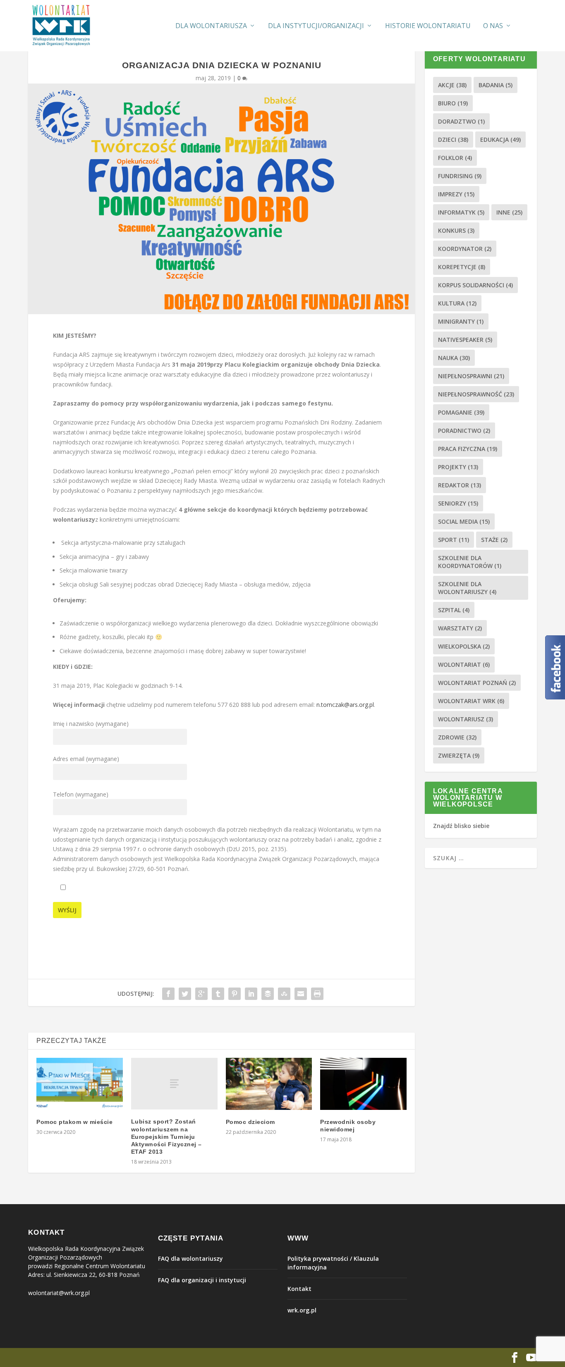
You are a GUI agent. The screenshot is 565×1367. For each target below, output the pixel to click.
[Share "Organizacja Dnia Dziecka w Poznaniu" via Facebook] (168, 993)
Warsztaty (460, 628)
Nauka (454, 358)
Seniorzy (458, 503)
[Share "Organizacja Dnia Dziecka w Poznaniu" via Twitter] (185, 993)
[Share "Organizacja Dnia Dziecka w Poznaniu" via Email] (300, 993)
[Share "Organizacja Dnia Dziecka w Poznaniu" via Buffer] (267, 993)
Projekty (458, 467)
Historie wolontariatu (428, 26)
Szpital (453, 610)
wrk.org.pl (301, 1310)
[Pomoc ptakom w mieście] (79, 1083)
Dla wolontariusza (211, 26)
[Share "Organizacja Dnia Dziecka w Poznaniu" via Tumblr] (218, 993)
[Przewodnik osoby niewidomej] (363, 1083)
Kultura (457, 303)
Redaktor (459, 485)
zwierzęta (458, 755)
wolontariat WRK (471, 701)
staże (494, 540)
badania (495, 85)
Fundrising (459, 176)
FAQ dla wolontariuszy (190, 1258)
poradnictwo (464, 430)
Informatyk (461, 212)
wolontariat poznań (477, 683)
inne (509, 212)
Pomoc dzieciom (250, 1122)
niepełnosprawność (476, 394)
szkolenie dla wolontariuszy (467, 588)
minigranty (461, 321)
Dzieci (453, 139)
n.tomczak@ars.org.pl (345, 705)
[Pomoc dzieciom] (269, 1083)
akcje (452, 85)
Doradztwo (461, 121)
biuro (453, 103)
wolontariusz (465, 719)
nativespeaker (465, 340)
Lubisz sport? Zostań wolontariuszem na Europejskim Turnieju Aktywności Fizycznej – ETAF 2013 (166, 1136)
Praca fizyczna (467, 449)
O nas (493, 26)
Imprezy (456, 194)
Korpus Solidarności (475, 285)
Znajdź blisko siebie (461, 826)
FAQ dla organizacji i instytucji (202, 1280)
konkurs (456, 230)
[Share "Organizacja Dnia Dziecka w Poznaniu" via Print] (317, 993)
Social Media (464, 521)
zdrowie (457, 737)
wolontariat (464, 664)
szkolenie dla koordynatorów (469, 562)
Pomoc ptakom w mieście (74, 1122)
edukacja (500, 139)
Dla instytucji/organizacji (316, 26)
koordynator (464, 249)
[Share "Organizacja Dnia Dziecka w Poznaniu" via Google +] (201, 993)
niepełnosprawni (471, 376)
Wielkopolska (464, 646)
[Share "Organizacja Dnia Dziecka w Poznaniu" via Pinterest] (234, 993)
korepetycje (461, 267)
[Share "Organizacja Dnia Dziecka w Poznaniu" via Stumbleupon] (284, 993)
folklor (455, 158)
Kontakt (299, 1289)
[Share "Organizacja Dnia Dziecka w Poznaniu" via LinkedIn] (251, 993)
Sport (453, 540)
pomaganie (461, 412)
